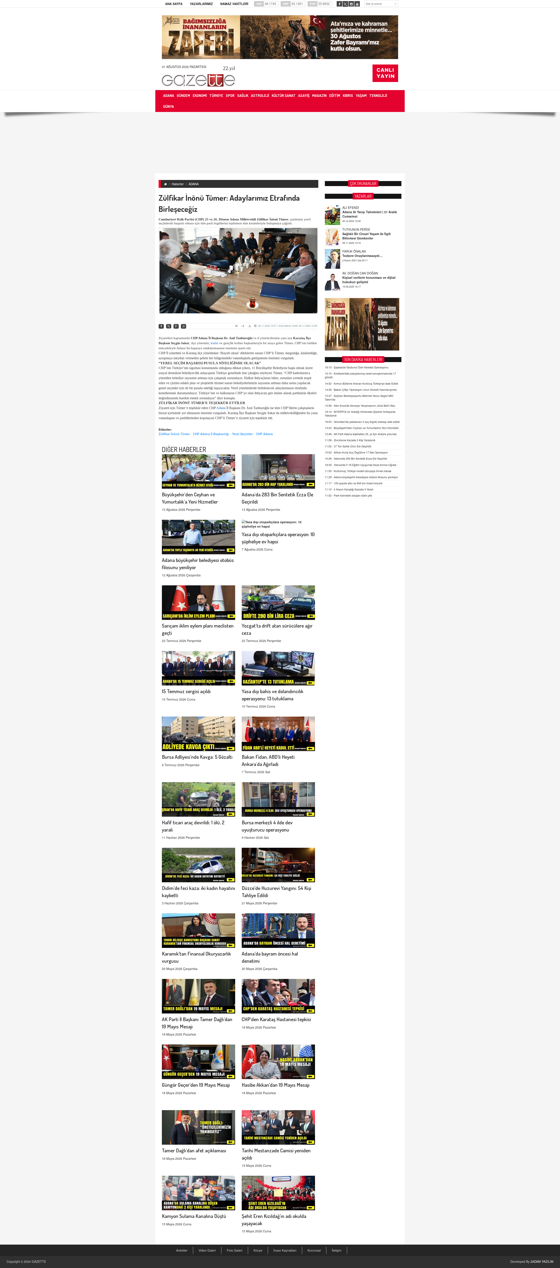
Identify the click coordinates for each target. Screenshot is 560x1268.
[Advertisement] (280, 142)
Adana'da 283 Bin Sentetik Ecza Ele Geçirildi (356, 458)
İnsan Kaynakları (284, 1250)
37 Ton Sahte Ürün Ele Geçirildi (348, 446)
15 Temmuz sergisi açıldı (186, 691)
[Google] (176, 326)
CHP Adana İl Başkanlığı (211, 434)
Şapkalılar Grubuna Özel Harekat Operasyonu (356, 367)
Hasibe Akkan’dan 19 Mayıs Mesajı (276, 1084)
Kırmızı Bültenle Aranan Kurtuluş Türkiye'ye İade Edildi (361, 383)
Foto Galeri (234, 1250)
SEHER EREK (352, 273)
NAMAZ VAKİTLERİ (234, 4)
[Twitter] (168, 326)
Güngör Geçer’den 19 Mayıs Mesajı (196, 1084)
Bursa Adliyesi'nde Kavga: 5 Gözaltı (197, 756)
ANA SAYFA (173, 4)
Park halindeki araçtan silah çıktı (348, 495)
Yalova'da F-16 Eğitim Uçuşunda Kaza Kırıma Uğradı (360, 465)
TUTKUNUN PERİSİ (356, 207)
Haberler (178, 184)
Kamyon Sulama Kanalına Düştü (194, 1216)
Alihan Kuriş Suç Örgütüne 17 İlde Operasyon (356, 452)
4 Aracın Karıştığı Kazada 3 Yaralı (349, 489)
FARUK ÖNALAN (354, 229)
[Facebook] (161, 326)
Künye (258, 1250)
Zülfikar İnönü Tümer (174, 434)
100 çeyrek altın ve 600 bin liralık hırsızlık (353, 483)
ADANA (194, 184)
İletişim (336, 1250)
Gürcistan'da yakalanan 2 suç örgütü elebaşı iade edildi (362, 422)
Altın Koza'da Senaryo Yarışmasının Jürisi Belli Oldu (360, 405)
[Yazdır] (237, 326)
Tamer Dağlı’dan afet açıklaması (194, 1150)
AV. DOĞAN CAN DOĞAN (360, 251)
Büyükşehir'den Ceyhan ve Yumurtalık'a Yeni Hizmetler (362, 428)
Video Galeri (207, 1250)
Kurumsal (314, 1250)
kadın (214, 343)
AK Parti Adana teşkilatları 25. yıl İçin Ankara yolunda (361, 434)
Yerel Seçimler (242, 434)
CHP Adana (264, 434)
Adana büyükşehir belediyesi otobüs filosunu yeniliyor (361, 477)
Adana (221, 408)
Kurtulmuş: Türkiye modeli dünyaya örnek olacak (358, 471)
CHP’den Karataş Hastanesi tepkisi (276, 1019)
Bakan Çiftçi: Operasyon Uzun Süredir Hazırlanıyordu (361, 389)
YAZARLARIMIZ (201, 4)
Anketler (181, 1250)
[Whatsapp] (183, 326)
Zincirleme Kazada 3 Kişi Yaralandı (350, 440)
